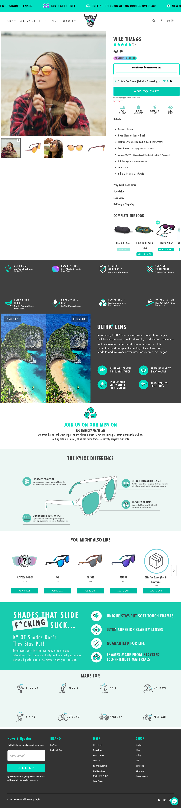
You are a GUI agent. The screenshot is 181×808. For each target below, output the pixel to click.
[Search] (153, 21)
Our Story (53, 745)
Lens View (118, 198)
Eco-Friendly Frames (57, 750)
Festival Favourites (142, 776)
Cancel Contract (98, 781)
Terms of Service (98, 755)
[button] (122, 44)
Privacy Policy (97, 750)
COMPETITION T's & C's (100, 776)
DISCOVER (68, 21)
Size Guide (118, 191)
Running (138, 745)
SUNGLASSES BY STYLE (32, 21)
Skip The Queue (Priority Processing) (139, 81)
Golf (137, 760)
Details (117, 119)
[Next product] (174, 570)
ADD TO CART (25, 590)
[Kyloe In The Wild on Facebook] (159, 800)
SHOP (10, 21)
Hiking (138, 750)
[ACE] (57, 561)
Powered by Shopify (33, 799)
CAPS (53, 21)
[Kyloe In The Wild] (90, 21)
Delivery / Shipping (123, 204)
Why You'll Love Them (124, 185)
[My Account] (161, 21)
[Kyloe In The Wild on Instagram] (165, 800)
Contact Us (96, 760)
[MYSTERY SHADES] (24, 561)
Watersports (140, 765)
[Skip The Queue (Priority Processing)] (156, 561)
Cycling (138, 755)
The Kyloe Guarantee (100, 765)
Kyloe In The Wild (20, 799)
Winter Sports (140, 770)
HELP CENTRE (97, 745)
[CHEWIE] (90, 561)
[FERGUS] (123, 561)
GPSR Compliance (99, 770)
